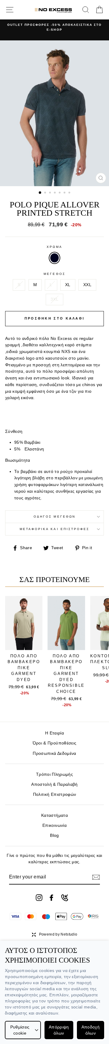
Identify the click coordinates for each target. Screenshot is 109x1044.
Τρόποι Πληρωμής (54, 774)
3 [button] (50, 193)
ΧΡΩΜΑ (54, 246)
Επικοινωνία (54, 825)
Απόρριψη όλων (59, 1030)
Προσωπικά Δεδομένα (54, 753)
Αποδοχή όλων (90, 1030)
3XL (54, 299)
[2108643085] (65, 898)
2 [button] (45, 193)
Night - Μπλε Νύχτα (54, 257)
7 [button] (69, 193)
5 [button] (60, 193)
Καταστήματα (54, 815)
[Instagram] (39, 897)
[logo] (53, 10)
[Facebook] (51, 897)
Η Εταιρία (54, 733)
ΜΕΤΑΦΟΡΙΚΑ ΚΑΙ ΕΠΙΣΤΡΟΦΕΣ (55, 529)
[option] (54, 27)
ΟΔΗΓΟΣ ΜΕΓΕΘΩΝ (54, 516)
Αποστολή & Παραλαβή (54, 784)
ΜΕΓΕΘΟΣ (54, 274)
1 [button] (40, 192)
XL (68, 284)
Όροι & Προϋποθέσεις (54, 743)
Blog (54, 835)
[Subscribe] (96, 877)
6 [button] (65, 193)
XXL (87, 284)
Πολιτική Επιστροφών (54, 794)
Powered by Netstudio (58, 934)
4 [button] (55, 193)
